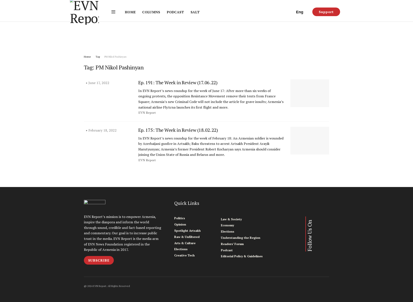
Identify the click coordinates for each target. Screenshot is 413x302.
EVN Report (147, 112)
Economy (227, 225)
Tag (98, 56)
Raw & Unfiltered (187, 237)
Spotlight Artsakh (187, 230)
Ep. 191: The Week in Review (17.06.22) (177, 82)
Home (130, 12)
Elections (181, 249)
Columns (151, 12)
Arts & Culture (185, 243)
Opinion (180, 224)
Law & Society (231, 219)
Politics (179, 218)
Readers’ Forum (232, 244)
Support (326, 11)
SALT (195, 12)
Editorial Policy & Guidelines (242, 256)
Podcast (175, 12)
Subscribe (98, 260)
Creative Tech (184, 255)
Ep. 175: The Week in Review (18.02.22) (178, 130)
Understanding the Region (240, 238)
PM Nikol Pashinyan (115, 56)
